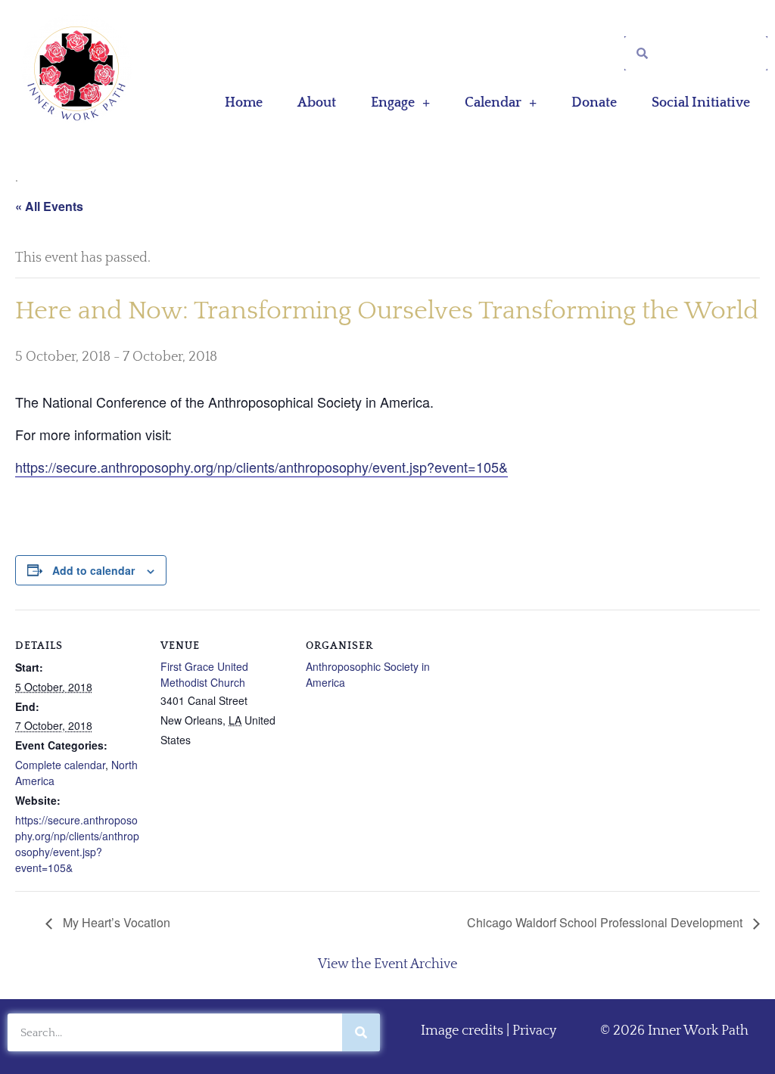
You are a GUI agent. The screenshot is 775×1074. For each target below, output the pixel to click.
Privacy (534, 1030)
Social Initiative (701, 102)
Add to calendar (93, 570)
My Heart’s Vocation (115, 922)
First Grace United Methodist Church (204, 674)
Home (244, 102)
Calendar (493, 102)
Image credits (462, 1030)
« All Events (49, 206)
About (316, 102)
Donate (594, 102)
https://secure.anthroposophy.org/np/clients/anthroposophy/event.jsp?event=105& (261, 466)
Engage (393, 102)
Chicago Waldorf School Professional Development (606, 922)
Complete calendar (60, 764)
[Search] (361, 1032)
